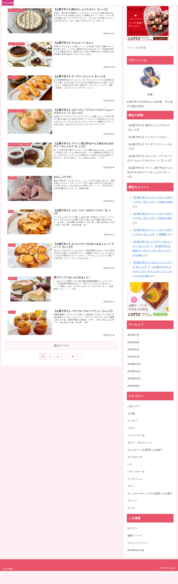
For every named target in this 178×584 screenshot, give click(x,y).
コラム (131, 428)
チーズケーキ (134, 457)
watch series (166, 201)
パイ (129, 464)
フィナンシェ (134, 479)
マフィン (132, 500)
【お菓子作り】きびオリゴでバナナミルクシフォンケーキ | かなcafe (152, 271)
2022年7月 (133, 335)
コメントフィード (137, 543)
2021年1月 (133, 356)
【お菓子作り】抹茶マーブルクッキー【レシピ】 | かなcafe (151, 251)
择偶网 (162, 234)
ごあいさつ (133, 406)
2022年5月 (133, 349)
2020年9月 (133, 385)
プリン (131, 486)
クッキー (132, 420)
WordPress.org (135, 550)
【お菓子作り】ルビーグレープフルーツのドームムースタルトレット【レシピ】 (149, 158)
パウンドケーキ (136, 471)
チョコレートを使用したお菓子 (144, 449)
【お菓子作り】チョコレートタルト (147, 137)
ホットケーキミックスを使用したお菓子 (149, 493)
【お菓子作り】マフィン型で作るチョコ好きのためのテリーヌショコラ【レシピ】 (149, 172)
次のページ (61, 345)
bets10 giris (165, 218)
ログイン (132, 528)
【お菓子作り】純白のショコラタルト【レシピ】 (148, 127)
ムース (131, 508)
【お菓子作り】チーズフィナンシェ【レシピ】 (149, 146)
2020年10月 (134, 378)
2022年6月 (133, 342)
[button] (170, 47)
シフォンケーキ (136, 435)
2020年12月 (134, 364)
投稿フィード (134, 535)
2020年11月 (133, 371)
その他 (131, 413)
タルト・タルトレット (139, 442)
